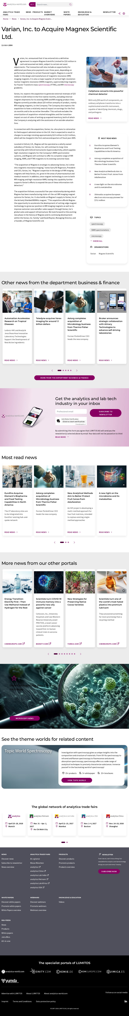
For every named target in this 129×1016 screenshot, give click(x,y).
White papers (7, 933)
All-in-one (6, 941)
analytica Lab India (38, 875)
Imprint (5, 1001)
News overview (8, 867)
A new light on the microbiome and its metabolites (108, 185)
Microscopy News (25, 718)
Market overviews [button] (49, 13)
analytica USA (36, 887)
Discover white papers (11, 902)
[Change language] (124, 13)
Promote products (67, 863)
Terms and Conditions (22, 1001)
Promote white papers (11, 906)
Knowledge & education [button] (85, 13)
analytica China (37, 871)
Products (5, 929)
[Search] (70, 4)
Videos (61, 902)
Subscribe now (109, 871)
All (31, 4)
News (4, 924)
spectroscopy (44, 84)
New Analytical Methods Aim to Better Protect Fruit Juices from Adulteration (108, 174)
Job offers (6, 937)
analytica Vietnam (38, 879)
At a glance (35, 858)
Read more (60, 437)
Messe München (37, 863)
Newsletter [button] (109, 12)
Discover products (66, 858)
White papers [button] (67, 13)
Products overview (67, 867)
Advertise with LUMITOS (12, 993)
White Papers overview (11, 910)
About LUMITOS (33, 993)
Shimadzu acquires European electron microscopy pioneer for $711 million (108, 197)
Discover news (8, 858)
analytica (34, 867)
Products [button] (38, 12)
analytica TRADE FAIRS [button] (11, 13)
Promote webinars (38, 906)
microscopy (69, 84)
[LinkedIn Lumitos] (125, 1001)
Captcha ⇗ (81, 424)
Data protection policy (46, 1001)
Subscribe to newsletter (105, 413)
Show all (98, 241)
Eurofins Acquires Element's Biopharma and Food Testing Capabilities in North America (107, 148)
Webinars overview (38, 910)
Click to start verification (74, 421)
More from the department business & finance (64, 377)
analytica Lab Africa (38, 883)
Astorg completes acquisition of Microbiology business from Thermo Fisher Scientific (108, 161)
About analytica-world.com (56, 993)
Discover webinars (38, 902)
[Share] (119, 13)
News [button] (28, 12)
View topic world (77, 780)
